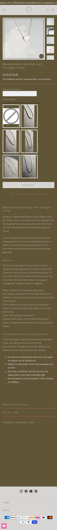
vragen (6, 502)
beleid (6, 510)
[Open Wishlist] (4, 526)
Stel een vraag (10, 412)
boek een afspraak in (34, 290)
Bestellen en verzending (16, 405)
